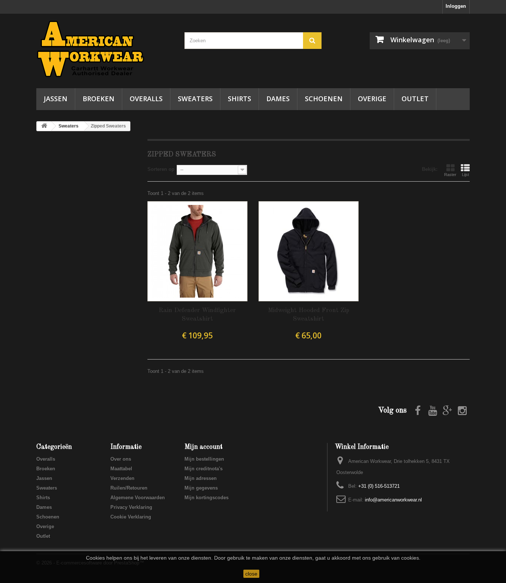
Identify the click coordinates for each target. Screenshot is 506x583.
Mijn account (203, 447)
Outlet (415, 98)
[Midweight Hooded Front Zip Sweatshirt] (308, 251)
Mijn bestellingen (204, 459)
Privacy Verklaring (131, 507)
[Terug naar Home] (44, 126)
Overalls (146, 98)
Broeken (98, 98)
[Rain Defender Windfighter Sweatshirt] (197, 251)
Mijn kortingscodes (206, 497)
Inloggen (456, 6)
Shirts (239, 98)
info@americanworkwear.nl (393, 500)
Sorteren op (160, 169)
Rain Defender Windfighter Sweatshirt (197, 314)
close (251, 574)
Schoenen (324, 98)
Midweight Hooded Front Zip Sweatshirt (308, 314)
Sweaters (195, 98)
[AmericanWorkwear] (104, 49)
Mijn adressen (200, 478)
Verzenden (122, 478)
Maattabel (121, 468)
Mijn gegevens (201, 488)
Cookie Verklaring (130, 517)
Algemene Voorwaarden (137, 497)
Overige (372, 98)
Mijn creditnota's (203, 468)
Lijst (465, 174)
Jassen (55, 98)
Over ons (120, 459)
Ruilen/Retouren (128, 488)
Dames (278, 98)
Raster (450, 174)
